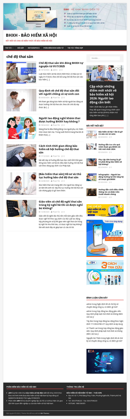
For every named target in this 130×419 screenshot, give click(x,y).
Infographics (33, 48)
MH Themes (45, 413)
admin (55, 70)
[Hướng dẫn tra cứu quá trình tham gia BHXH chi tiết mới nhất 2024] (91, 148)
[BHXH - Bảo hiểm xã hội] (65, 28)
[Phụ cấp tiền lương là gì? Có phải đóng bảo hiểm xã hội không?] (91, 164)
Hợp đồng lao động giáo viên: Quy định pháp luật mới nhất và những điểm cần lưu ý (104, 314)
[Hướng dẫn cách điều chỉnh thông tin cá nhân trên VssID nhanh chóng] (91, 194)
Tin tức (8, 48)
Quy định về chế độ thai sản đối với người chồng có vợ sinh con (59, 92)
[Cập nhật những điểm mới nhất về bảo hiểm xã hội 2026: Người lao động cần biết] (105, 73)
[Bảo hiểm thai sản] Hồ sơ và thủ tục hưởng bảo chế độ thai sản (60, 175)
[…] (48, 79)
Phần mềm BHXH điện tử (53, 48)
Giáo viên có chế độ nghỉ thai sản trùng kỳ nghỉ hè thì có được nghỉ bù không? (61, 205)
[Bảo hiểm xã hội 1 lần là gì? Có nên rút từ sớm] (91, 137)
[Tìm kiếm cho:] (105, 58)
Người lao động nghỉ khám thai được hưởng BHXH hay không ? (59, 119)
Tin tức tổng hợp (75, 48)
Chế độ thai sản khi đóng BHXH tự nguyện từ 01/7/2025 (61, 64)
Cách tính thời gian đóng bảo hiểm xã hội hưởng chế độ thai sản (59, 149)
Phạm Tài (56, 97)
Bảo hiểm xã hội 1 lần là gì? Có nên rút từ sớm (111, 133)
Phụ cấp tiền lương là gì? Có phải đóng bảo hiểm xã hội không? (110, 161)
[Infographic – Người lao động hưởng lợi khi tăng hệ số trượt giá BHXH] (91, 179)
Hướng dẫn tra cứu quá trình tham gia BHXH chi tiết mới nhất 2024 (109, 146)
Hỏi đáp (20, 48)
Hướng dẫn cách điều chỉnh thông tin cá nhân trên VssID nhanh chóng (111, 191)
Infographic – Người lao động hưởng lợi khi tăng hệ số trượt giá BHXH (111, 176)
